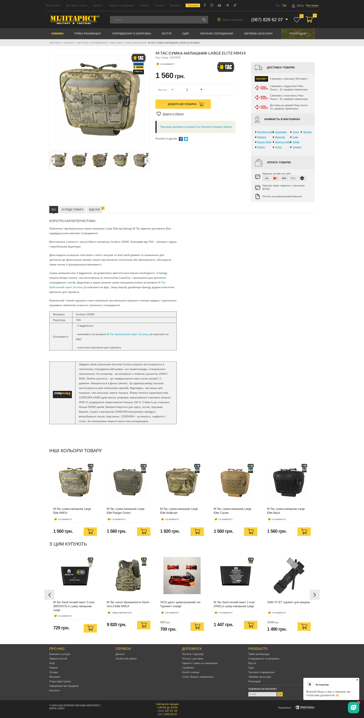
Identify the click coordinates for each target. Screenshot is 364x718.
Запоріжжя (281, 132)
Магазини (54, 676)
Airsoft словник (190, 672)
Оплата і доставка (192, 658)
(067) (167, 714)
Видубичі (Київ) (265, 132)
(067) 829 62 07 (267, 19)
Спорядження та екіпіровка (131, 33)
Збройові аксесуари (258, 33)
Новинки (57, 33)
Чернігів (307, 132)
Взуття (166, 33)
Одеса (278, 147)
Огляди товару (72, 209)
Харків (296, 142)
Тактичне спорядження (216, 33)
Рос (278, 5)
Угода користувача (60, 681)
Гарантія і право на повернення (200, 663)
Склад (296, 132)
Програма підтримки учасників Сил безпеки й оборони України (196, 126)
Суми (295, 137)
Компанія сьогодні (59, 654)
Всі (54, 209)
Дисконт (98, 5)
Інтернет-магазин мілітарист (82, 705)
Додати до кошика (182, 104)
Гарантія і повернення (121, 5)
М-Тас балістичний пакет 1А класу (128, 334)
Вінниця (261, 137)
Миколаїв (280, 137)
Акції (52, 663)
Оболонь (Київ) (283, 142)
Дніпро (261, 147)
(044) (167, 710)
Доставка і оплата (76, 5)
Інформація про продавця (64, 685)
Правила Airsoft (58, 658)
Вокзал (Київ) (264, 142)
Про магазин (53, 5)
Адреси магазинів (232, 19)
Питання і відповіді (193, 654)
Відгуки (95, 209)
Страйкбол (188, 667)
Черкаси (297, 147)
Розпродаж (298, 33)
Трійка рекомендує (87, 33)
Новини (144, 5)
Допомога (175, 5)
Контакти (193, 5)
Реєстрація (312, 5)
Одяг (185, 33)
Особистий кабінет (126, 658)
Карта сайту (57, 708)
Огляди (159, 5)
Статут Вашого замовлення (197, 676)
